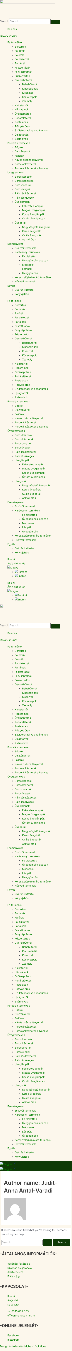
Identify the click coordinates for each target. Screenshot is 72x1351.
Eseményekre (15, 243)
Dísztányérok (22, 151)
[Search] (55, 22)
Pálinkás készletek (25, 193)
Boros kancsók (23, 176)
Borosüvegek (22, 189)
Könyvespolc (29, 96)
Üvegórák (20, 222)
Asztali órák (29, 239)
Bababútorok (29, 84)
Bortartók (20, 46)
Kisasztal (27, 92)
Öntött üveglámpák (33, 218)
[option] (6, 1169)
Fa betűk (20, 50)
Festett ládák (22, 67)
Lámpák (27, 268)
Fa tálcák (20, 63)
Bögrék (19, 147)
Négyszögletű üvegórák (36, 227)
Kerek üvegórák (31, 231)
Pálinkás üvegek (24, 197)
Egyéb (11, 285)
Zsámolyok (21, 138)
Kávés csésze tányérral (29, 159)
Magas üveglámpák (33, 210)
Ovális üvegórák (31, 235)
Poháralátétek (23, 117)
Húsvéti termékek (25, 281)
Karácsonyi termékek (27, 252)
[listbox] (36, 1168)
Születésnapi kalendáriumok (31, 130)
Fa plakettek (22, 59)
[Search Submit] (47, 1242)
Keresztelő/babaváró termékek (33, 277)
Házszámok (21, 109)
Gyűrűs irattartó (24, 289)
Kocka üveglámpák (33, 214)
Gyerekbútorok (23, 80)
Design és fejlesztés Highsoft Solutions (23, 1346)
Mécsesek (28, 264)
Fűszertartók (22, 75)
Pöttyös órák (22, 126)
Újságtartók (21, 134)
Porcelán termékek (18, 143)
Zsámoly (27, 101)
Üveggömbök (30, 273)
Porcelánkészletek (25, 164)
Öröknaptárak (23, 113)
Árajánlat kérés (16, 563)
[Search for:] (27, 1242)
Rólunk (11, 559)
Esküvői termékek (25, 248)
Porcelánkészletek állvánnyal (32, 168)
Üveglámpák (22, 201)
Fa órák (19, 55)
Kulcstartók (21, 105)
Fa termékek (14, 42)
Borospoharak (23, 185)
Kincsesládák (30, 88)
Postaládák (21, 122)
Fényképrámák (23, 71)
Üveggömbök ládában (35, 260)
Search (4, 21)
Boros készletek (24, 180)
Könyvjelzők (22, 294)
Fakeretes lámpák (32, 206)
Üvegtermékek (16, 172)
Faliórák (19, 155)
